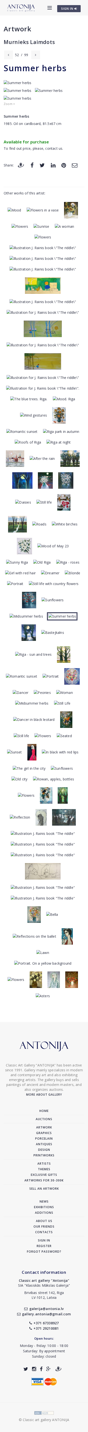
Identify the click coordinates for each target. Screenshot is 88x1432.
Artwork (17, 28)
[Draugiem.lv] (20, 165)
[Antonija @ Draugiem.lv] (58, 1369)
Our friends (44, 1226)
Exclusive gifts (44, 1175)
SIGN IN (67, 9)
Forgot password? (44, 1251)
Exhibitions (44, 1207)
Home (44, 1111)
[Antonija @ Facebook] (41, 1369)
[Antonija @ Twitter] (25, 1369)
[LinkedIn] (53, 165)
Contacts (44, 1232)
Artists (44, 1163)
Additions (44, 1213)
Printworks (44, 1155)
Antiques (44, 1144)
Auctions (44, 1119)
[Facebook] (32, 165)
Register (44, 1246)
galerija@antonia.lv (46, 1308)
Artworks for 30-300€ (44, 1180)
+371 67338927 (46, 1323)
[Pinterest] (63, 165)
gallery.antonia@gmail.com (46, 1314)
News (44, 1201)
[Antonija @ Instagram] (34, 1369)
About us (44, 1221)
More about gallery (44, 1094)
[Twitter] (42, 165)
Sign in (44, 1240)
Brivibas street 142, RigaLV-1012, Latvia (44, 1295)
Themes (44, 1169)
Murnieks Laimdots (29, 42)
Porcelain (44, 1138)
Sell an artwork (44, 1189)
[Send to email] (74, 165)
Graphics (44, 1133)
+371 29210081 (46, 1328)
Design (44, 1150)
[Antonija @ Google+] (48, 1369)
